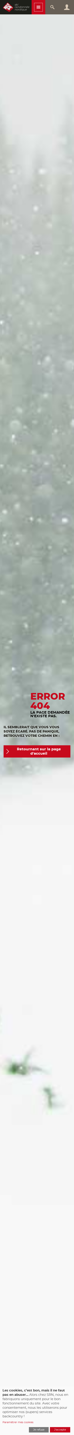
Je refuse (38, 1430)
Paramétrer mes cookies (18, 1422)
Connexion (67, 7)
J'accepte (60, 1430)
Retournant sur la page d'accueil (39, 751)
